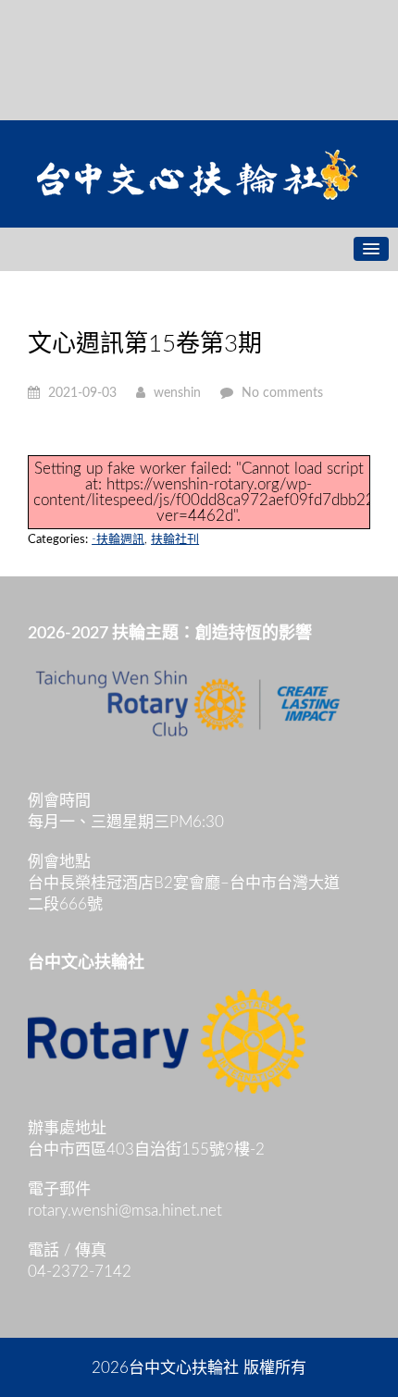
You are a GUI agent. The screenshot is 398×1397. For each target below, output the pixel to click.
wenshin (177, 393)
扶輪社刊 (175, 540)
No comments (282, 393)
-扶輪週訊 (118, 540)
